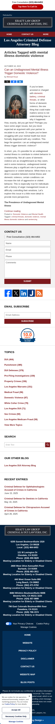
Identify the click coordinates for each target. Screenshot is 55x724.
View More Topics (13, 425)
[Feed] (39, 293)
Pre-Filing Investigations (19, 376)
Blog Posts (28, 682)
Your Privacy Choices (23, 623)
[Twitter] (16, 293)
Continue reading (12, 211)
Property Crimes (15, 381)
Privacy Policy (27, 651)
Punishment (13, 365)
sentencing (32, 219)
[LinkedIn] (24, 293)
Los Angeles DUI (15, 408)
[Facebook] (8, 293)
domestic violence (32, 217)
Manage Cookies (29, 627)
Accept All (16, 710)
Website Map (27, 674)
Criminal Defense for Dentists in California (26, 498)
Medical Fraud (13, 392)
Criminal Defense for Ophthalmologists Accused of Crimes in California (24, 488)
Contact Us (27, 34)
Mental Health (37, 214)
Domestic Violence (20, 214)
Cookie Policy (42, 623)
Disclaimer (27, 659)
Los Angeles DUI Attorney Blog (20, 465)
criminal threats (17, 217)
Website (27, 643)
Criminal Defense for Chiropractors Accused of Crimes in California (27, 509)
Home (9, 34)
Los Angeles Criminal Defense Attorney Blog (27, 21)
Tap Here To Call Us (27, 7)
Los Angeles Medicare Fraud (21, 419)
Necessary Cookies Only (15, 716)
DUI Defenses (14, 370)
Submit (27, 281)
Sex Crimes (12, 414)
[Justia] (31, 293)
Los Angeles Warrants (18, 386)
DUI (9, 359)
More (45, 34)
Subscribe (27, 321)
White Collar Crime (16, 403)
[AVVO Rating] (27, 335)
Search (47, 444)
